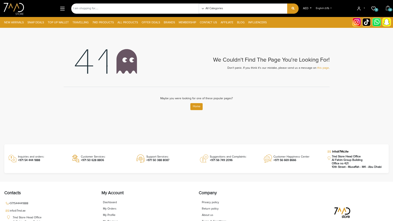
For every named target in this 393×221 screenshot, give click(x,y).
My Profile (109, 215)
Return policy (210, 208)
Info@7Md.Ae (340, 151)
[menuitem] (14, 22)
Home (196, 106)
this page (323, 68)
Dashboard (110, 202)
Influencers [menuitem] (257, 22)
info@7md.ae (18, 210)
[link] (37, 158)
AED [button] (306, 8)
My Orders (109, 208)
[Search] (293, 8)
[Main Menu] (62, 8)
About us (207, 215)
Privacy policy (210, 202)
